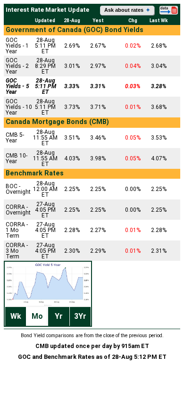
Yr (59, 316)
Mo (37, 316)
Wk (15, 316)
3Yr (80, 316)
